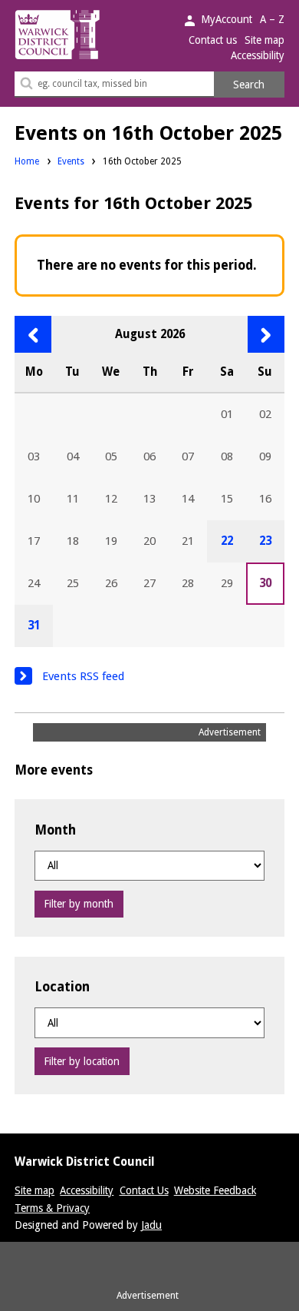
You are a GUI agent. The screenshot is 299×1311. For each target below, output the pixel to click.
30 (265, 583)
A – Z (272, 19)
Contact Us (144, 1190)
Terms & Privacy (52, 1208)
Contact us (213, 40)
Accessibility (257, 55)
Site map (264, 40)
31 (34, 625)
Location (62, 986)
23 (265, 541)
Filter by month (78, 904)
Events (71, 161)
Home (27, 161)
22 (227, 541)
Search (248, 84)
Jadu (151, 1225)
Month (55, 830)
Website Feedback (215, 1190)
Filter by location (82, 1061)
